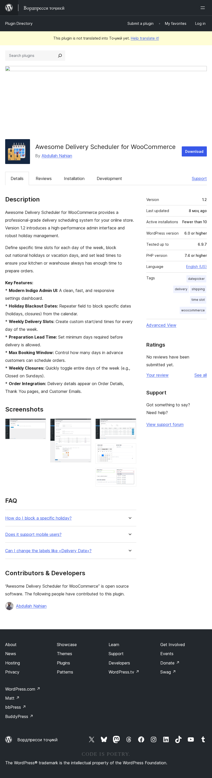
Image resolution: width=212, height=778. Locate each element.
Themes (64, 653)
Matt (12, 698)
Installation (74, 178)
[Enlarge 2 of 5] (84, 425)
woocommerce (193, 310)
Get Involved (172, 644)
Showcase (67, 644)
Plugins (63, 662)
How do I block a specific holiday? (38, 518)
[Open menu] (203, 8)
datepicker (196, 279)
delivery (181, 289)
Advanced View (161, 325)
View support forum (165, 424)
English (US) (196, 266)
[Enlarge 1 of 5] (39, 425)
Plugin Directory (19, 23)
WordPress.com (22, 689)
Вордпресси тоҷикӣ (37, 739)
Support (199, 178)
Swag (168, 672)
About (11, 644)
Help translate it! (145, 38)
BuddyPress (19, 716)
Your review (157, 375)
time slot (198, 300)
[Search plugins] (60, 55)
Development (109, 178)
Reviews (44, 178)
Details (17, 178)
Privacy (12, 672)
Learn (114, 644)
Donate (170, 662)
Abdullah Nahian (57, 155)
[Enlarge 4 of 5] (129, 450)
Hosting (12, 662)
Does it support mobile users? (33, 534)
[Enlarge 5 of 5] (129, 474)
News (10, 653)
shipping (198, 289)
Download (194, 151)
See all (200, 375)
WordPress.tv (124, 672)
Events (166, 653)
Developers (119, 662)
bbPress (15, 707)
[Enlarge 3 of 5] (129, 425)
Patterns (65, 672)
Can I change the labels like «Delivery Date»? (48, 550)
